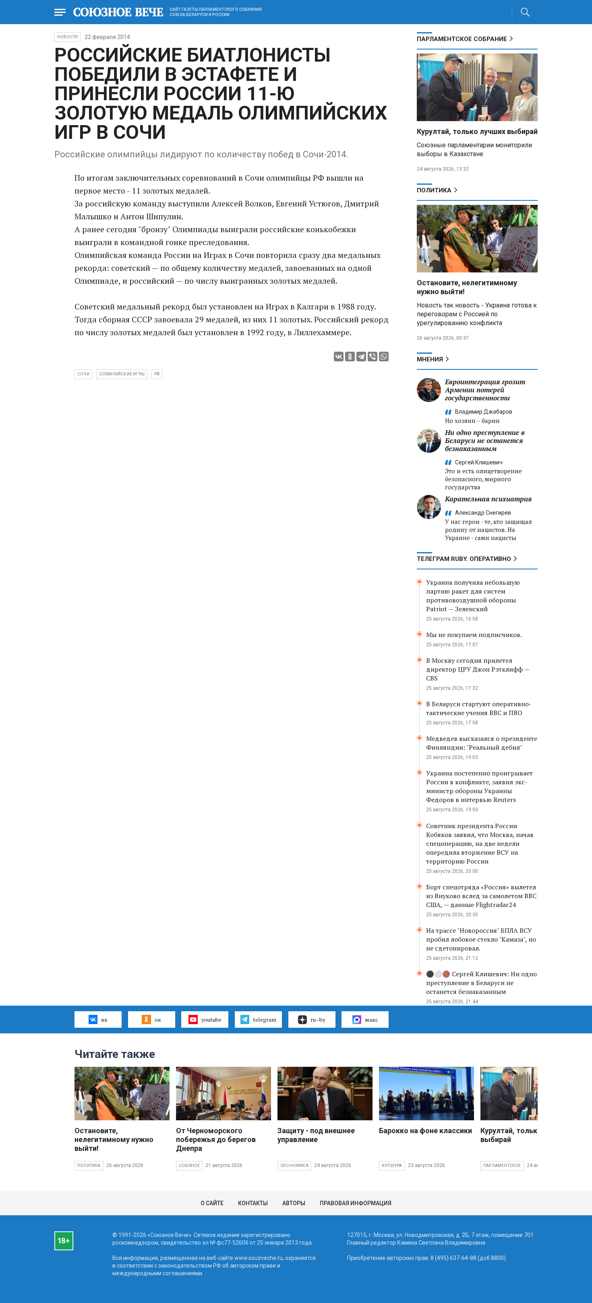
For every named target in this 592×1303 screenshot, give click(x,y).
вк (104, 1019)
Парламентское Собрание (462, 39)
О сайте (212, 1203)
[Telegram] (361, 356)
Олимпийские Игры (122, 374)
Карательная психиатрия (488, 498)
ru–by (317, 1019)
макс (371, 1019)
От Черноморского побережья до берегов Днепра (216, 1139)
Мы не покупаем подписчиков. (474, 634)
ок (158, 1019)
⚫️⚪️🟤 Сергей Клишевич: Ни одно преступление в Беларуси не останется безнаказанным (481, 982)
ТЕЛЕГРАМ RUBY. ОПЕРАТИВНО (464, 559)
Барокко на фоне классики (425, 1130)
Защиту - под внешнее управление (316, 1135)
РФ (156, 374)
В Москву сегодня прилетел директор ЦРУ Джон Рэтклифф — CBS (477, 669)
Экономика (294, 1165)
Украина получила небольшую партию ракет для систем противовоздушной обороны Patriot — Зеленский (473, 595)
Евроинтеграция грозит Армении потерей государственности (485, 389)
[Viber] (372, 356)
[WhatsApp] (384, 356)
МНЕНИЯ (430, 359)
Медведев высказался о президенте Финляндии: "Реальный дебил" (481, 743)
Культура (392, 1165)
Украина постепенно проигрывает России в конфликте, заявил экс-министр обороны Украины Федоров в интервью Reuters (479, 786)
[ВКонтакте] (339, 356)
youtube (211, 1019)
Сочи (83, 374)
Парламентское (502, 1165)
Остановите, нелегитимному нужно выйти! (114, 1139)
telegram (264, 1019)
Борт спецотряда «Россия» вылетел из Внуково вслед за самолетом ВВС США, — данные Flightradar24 (481, 895)
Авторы (293, 1203)
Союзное (189, 1165)
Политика (434, 190)
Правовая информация (355, 1203)
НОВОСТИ (67, 37)
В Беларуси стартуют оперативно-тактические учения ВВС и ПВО (479, 708)
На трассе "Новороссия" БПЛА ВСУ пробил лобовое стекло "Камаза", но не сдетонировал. (481, 939)
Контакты (253, 1203)
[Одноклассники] (350, 356)
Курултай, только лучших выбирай (477, 131)
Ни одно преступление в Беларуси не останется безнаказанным (485, 440)
